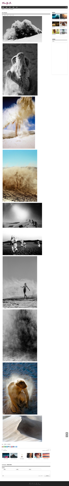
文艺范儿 (8, 444)
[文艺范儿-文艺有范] (7, 1)
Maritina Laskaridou (46, 450)
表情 (3, 475)
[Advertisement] (59, 59)
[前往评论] (67, 436)
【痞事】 (53, 41)
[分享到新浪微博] (2, 446)
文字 (17, 7)
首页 (6, 9)
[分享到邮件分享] (10, 446)
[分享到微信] (4, 446)
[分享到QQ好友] (8, 446)
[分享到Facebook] (13, 446)
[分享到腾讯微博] (7, 446)
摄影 (3, 7)
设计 (10, 7)
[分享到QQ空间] (5, 446)
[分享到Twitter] (15, 446)
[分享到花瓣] (12, 446)
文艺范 (5, 444)
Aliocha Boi (5, 450)
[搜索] (66, 7)
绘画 (13, 7)
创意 (6, 7)
